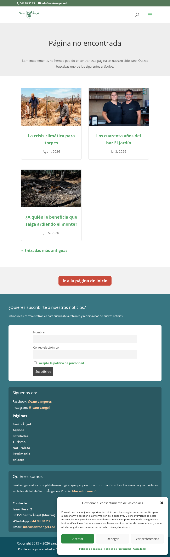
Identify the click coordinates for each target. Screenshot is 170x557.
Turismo (19, 442)
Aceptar (77, 539)
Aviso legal (139, 549)
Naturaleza (21, 448)
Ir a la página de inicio (85, 280)
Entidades (20, 436)
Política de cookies (90, 549)
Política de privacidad (35, 549)
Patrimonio (21, 454)
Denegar (113, 539)
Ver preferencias (147, 539)
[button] (162, 503)
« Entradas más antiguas (44, 250)
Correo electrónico (46, 347)
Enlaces (18, 460)
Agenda (18, 430)
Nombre (39, 332)
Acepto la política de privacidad (61, 363)
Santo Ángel (22, 424)
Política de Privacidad (117, 549)
